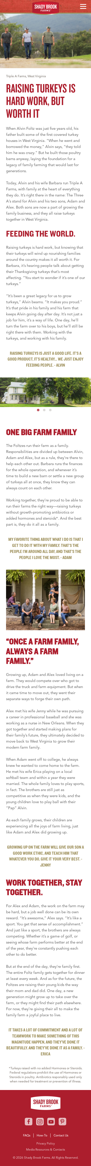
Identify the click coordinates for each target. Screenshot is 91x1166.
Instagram (18, 4)
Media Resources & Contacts (45, 1149)
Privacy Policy (45, 1143)
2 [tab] (44, 410)
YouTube (27, 4)
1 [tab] (38, 410)
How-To (42, 1135)
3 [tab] (50, 410)
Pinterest (62, 1121)
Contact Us (61, 1135)
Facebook (9, 4)
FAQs (26, 1135)
